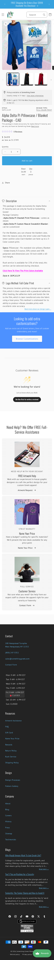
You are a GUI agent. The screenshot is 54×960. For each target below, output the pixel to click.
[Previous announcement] (5, 4)
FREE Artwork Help (27, 476)
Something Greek (23, 951)
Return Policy (11, 750)
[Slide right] (51, 80)
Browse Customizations (27, 339)
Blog (7, 809)
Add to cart (27, 160)
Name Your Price (27, 533)
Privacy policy (27, 954)
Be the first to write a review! (27, 399)
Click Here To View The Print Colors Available (23, 270)
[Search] (44, 15)
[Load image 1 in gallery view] (12, 79)
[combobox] (37, 14)
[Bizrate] (50, 958)
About (7, 803)
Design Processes (12, 780)
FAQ (7, 726)
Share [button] (7, 182)
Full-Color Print (44, 110)
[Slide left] (3, 80)
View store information (35, 96)
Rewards (8, 744)
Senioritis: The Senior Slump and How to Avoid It (24, 893)
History (8, 821)
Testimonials (10, 839)
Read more (35, 126)
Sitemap (8, 833)
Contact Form (25, 605)
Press (7, 827)
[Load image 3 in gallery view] (41, 79)
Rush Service (10, 756)
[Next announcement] (49, 4)
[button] (3, 15)
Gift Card (9, 732)
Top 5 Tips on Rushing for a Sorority (19, 874)
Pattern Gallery (11, 786)
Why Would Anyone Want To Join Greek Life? (23, 855)
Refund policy (15, 954)
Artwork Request (25, 490)
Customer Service (27, 591)
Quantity (5, 147)
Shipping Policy (12, 762)
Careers (8, 815)
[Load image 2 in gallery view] (27, 79)
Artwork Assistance (13, 720)
